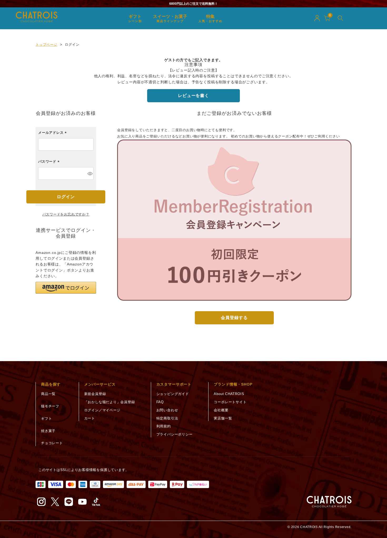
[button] (66, 288)
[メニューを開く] (340, 18)
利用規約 (163, 426)
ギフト (46, 419)
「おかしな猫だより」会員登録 (109, 402)
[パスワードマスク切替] (89, 173)
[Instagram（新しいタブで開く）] (41, 502)
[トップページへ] (329, 502)
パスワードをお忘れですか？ (66, 214)
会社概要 (221, 410)
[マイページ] (317, 18)
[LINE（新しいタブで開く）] (69, 502)
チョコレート (52, 443)
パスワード (49, 163)
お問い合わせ (167, 410)
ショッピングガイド (172, 394)
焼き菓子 (48, 431)
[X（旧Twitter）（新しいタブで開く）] (55, 502)
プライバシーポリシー (174, 434)
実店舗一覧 (223, 418)
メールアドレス (53, 134)
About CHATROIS (229, 394)
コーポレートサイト (230, 402)
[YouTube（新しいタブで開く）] (82, 502)
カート (89, 418)
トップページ (46, 45)
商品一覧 (48, 394)
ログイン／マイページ (102, 410)
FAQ (160, 402)
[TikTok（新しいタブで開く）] (96, 502)
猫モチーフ (50, 406)
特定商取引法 (167, 418)
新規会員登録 (95, 394)
